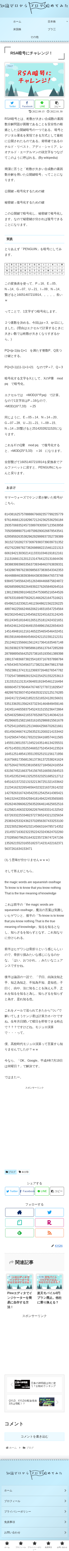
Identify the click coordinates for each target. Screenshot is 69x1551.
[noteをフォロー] (19, 1222)
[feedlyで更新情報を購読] (19, 1232)
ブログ (12, 1172)
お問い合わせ (12, 1532)
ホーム (8, 1490)
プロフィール (12, 1501)
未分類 (25, 1172)
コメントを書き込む (34, 1436)
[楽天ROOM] (49, 1222)
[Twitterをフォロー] (49, 1212)
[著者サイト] (19, 1212)
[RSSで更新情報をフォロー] (49, 1232)
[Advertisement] (34, 1125)
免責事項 (9, 1522)
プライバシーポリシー (17, 1511)
